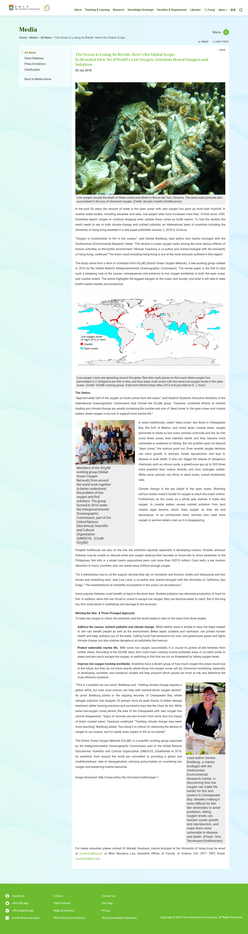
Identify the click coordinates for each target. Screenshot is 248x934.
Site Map (107, 903)
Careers (58, 896)
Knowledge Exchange (141, 9)
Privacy (106, 910)
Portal (211, 10)
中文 (233, 10)
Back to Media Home (38, 79)
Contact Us (108, 896)
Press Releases (34, 58)
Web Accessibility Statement (119, 918)
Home (23, 37)
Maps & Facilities (64, 910)
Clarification (32, 69)
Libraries (195, 9)
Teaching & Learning (97, 9)
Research (118, 9)
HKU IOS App (20, 903)
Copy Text (222, 41)
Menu (217, 32)
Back (222, 49)
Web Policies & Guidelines (69, 918)
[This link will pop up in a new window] (150, 138)
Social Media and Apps (26, 918)
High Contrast (62, 903)
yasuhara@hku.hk (91, 853)
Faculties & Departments (172, 9)
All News (46, 37)
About (78, 9)
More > (223, 10)
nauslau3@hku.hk (86, 858)
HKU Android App (22, 910)
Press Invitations (35, 64)
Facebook (18, 896)
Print (205, 41)
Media (34, 37)
